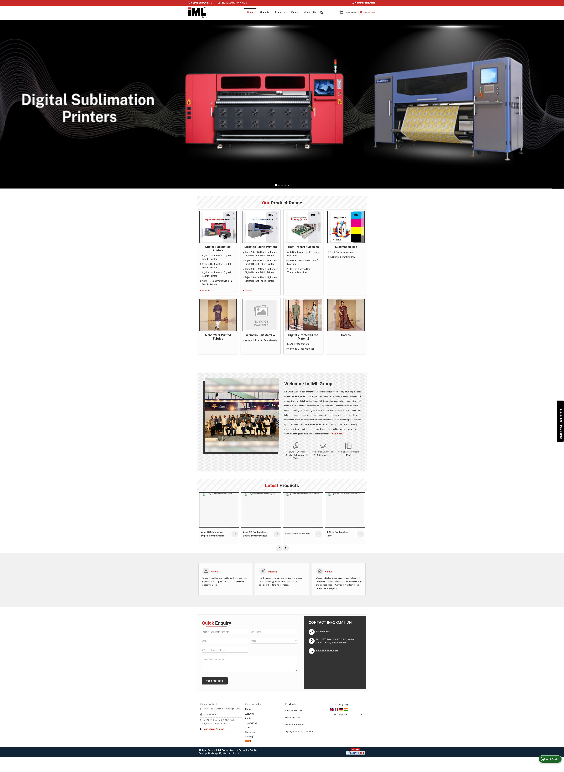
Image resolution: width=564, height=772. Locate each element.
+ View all (205, 290)
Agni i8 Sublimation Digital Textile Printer (216, 274)
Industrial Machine (293, 710)
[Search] (321, 12)
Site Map (249, 736)
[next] (286, 548)
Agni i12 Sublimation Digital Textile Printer (217, 282)
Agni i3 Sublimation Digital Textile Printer (216, 257)
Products (280, 12)
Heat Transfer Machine (303, 247)
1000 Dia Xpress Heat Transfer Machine (299, 271)
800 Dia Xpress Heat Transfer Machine (303, 262)
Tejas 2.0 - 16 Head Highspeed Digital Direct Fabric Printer (261, 254)
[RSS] (248, 741)
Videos (294, 12)
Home (250, 12)
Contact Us (310, 12)
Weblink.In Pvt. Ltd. (231, 753)
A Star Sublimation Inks (343, 256)
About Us (264, 12)
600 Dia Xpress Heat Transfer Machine (303, 254)
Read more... (337, 433)
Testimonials (251, 723)
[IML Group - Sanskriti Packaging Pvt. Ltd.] (197, 12)
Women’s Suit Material (261, 335)
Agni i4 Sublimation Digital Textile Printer (216, 266)
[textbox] (225, 631)
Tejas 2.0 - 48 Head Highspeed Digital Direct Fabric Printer (261, 279)
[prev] (279, 548)
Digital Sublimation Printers (218, 248)
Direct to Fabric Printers (260, 247)
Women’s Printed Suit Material (261, 340)
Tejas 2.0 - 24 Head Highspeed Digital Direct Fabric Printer (261, 262)
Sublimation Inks (346, 247)
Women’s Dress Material (300, 348)
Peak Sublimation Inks (342, 252)
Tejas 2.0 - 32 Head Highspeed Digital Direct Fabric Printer (261, 271)
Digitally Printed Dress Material (303, 336)
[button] (365, 3)
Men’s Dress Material (298, 343)
